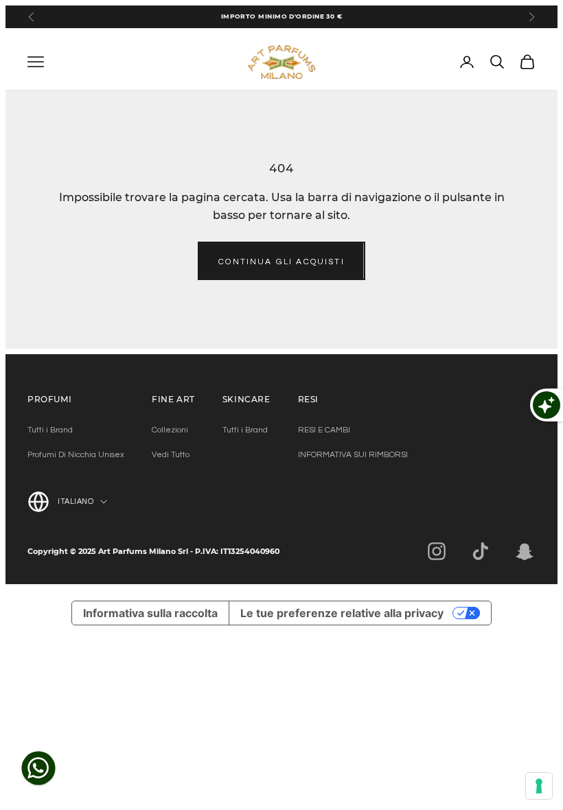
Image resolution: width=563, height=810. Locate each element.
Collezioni (170, 430)
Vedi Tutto (170, 454)
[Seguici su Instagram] (437, 551)
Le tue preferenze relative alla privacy (342, 613)
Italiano (75, 501)
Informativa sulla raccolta (150, 613)
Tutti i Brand (50, 430)
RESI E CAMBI (324, 430)
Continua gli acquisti (281, 261)
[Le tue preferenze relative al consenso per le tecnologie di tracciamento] (539, 786)
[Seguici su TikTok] (481, 551)
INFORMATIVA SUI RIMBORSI (353, 454)
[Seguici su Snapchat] (525, 551)
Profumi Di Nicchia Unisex (75, 454)
